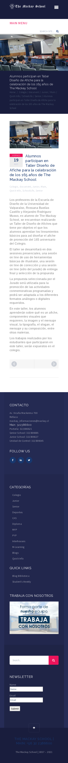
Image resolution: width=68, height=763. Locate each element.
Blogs (15, 552)
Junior (35, 186)
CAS (14, 518)
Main (43, 186)
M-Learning (18, 547)
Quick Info (15, 190)
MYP (14, 529)
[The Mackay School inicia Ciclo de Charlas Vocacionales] (14, 364)
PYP (14, 535)
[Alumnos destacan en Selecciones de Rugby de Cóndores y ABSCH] (54, 364)
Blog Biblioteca (21, 575)
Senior (39, 190)
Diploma (17, 523)
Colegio (14, 186)
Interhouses (18, 541)
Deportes (17, 512)
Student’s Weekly (21, 581)
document (25, 186)
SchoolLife (28, 190)
